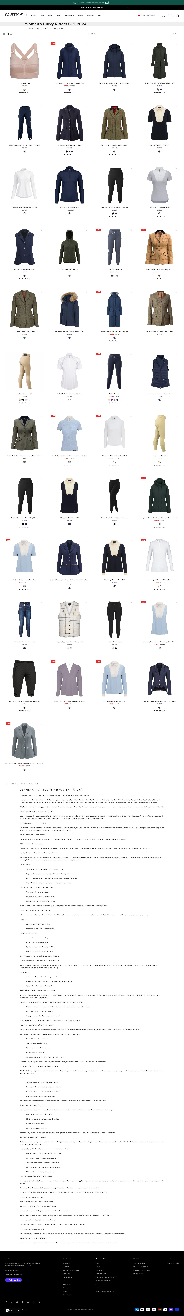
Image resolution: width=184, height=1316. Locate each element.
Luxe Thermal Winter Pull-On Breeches (115, 207)
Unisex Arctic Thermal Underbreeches (114, 518)
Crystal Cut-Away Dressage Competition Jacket (160, 701)
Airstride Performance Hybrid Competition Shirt (69, 455)
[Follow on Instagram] (17, 1302)
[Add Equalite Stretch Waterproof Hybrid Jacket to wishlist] (86, 44)
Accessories (69, 15)
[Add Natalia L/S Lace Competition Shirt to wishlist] (131, 416)
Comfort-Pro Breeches (114, 642)
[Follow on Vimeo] (39, 1302)
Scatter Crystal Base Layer (69, 207)
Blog (99, 15)
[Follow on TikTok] (34, 1302)
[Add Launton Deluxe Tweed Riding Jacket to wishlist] (131, 106)
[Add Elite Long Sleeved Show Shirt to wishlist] (131, 540)
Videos (98, 1267)
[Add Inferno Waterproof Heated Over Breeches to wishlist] (41, 662)
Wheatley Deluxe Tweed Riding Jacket (159, 269)
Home (31, 28)
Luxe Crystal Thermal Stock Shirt (159, 580)
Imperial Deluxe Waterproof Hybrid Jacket (114, 83)
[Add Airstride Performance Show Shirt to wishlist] (41, 540)
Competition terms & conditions (106, 1277)
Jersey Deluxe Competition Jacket (69, 145)
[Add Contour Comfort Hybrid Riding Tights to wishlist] (41, 478)
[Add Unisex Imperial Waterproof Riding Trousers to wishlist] (41, 106)
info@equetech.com (15, 1275)
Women (34, 15)
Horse (59, 15)
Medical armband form (103, 1281)
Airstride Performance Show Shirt (24, 580)
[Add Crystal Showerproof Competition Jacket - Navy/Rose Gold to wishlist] (86, 540)
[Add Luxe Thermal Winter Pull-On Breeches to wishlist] (131, 168)
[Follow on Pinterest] (23, 1302)
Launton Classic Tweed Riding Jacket (159, 331)
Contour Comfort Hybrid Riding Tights (24, 518)
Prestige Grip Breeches (24, 393)
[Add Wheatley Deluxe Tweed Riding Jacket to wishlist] (176, 230)
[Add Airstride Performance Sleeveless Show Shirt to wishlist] (176, 602)
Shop (37, 28)
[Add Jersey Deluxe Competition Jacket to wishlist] (86, 106)
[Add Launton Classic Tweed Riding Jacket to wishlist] (176, 292)
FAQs (64, 1281)
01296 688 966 (13, 1270)
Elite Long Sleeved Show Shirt (114, 580)
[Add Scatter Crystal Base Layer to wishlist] (86, 168)
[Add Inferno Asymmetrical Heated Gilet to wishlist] (176, 354)
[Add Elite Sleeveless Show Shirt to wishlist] (86, 478)
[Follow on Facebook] (6, 1302)
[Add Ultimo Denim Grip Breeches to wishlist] (41, 602)
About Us (66, 1267)
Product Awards (101, 1274)
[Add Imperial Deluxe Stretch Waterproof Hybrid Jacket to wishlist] (176, 478)
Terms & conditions (139, 1263)
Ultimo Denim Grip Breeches (24, 642)
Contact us (66, 1263)
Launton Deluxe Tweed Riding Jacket (114, 145)
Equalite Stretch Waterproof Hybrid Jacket (69, 83)
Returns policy (138, 1274)
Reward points (67, 1295)
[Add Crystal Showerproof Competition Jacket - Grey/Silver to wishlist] (41, 724)
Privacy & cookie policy (140, 1267)
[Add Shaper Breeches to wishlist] (131, 354)
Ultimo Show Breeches (160, 455)
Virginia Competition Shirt (159, 207)
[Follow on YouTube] (28, 1302)
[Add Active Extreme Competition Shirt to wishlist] (86, 354)
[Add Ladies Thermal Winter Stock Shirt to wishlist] (41, 168)
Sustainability (100, 1270)
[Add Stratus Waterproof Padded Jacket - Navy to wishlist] (86, 292)
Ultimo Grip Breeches (114, 269)
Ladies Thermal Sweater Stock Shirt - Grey (69, 701)
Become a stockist (173, 1263)
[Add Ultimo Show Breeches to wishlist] (176, 416)
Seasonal (90, 15)
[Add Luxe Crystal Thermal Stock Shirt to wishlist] (176, 540)
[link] (92, 2)
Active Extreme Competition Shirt (69, 393)
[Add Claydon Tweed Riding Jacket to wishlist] (41, 292)
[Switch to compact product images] (11, 34)
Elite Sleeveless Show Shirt (69, 518)
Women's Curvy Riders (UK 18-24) (53, 28)
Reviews (65, 1291)
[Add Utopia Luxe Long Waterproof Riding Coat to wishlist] (176, 44)
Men (42, 15)
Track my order (67, 1284)
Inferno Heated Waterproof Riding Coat (115, 331)
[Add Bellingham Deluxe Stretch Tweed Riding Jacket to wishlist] (41, 416)
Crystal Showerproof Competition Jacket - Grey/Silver (24, 763)
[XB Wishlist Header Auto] (173, 15)
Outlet (80, 15)
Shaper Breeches (115, 393)
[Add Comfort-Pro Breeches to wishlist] (131, 602)
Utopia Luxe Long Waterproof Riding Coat (159, 83)
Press (97, 1284)
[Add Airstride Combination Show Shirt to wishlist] (131, 662)
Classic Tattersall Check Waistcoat (69, 642)
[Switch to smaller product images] (8, 34)
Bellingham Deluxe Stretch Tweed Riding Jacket (24, 455)
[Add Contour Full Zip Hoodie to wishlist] (86, 230)
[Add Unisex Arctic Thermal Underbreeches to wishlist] (131, 478)
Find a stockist (67, 1277)
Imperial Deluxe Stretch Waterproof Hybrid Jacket (160, 518)
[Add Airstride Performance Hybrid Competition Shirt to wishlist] (86, 416)
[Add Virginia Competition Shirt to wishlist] (176, 168)
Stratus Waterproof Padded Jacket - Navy (69, 331)
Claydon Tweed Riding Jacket (24, 331)
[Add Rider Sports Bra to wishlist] (41, 44)
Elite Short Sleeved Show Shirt (159, 145)
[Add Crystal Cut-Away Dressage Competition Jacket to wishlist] (176, 662)
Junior (50, 15)
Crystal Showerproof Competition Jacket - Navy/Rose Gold (69, 581)
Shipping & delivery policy (141, 1270)
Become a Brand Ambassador (105, 1291)
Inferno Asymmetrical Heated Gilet (159, 393)
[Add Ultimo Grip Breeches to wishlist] (131, 230)
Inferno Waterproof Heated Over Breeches (24, 701)
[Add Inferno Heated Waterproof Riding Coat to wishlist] (131, 292)
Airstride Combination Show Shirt (114, 701)
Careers (98, 1288)
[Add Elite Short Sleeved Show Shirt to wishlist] (176, 106)
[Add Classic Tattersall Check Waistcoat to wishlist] (86, 602)
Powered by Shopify (86, 1309)
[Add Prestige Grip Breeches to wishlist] (41, 354)
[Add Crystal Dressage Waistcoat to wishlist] (41, 230)
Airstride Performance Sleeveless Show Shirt (160, 642)
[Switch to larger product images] (4, 34)
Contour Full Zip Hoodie (69, 269)
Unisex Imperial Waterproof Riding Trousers (24, 145)
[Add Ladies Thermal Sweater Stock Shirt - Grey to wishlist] (86, 662)
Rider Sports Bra (24, 83)
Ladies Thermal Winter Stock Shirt (24, 207)
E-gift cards (66, 1274)
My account (66, 1288)
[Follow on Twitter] (12, 1302)
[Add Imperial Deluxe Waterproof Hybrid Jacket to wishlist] (131, 44)
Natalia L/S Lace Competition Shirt (114, 455)
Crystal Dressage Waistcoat (24, 269)
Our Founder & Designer (71, 1270)
